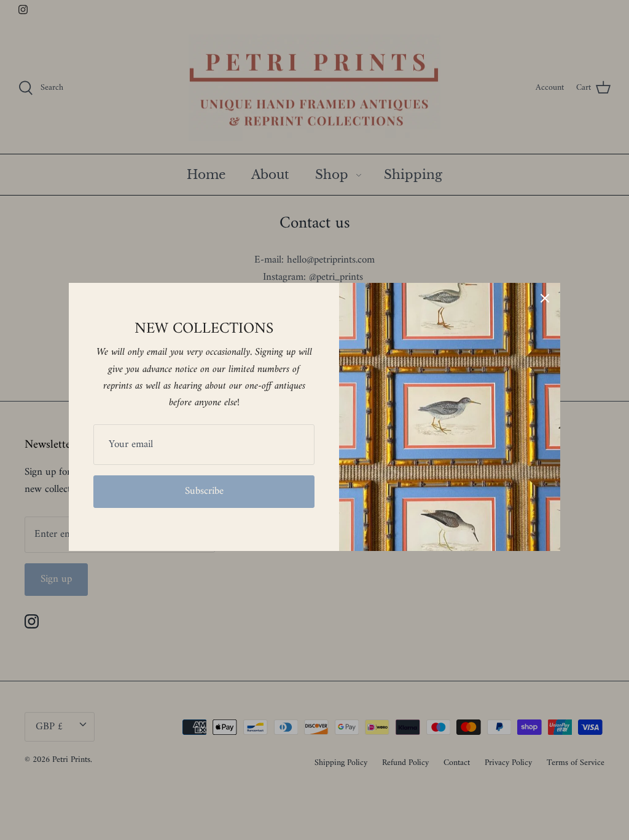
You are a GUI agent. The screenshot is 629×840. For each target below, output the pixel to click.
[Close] (544, 298)
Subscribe (204, 491)
